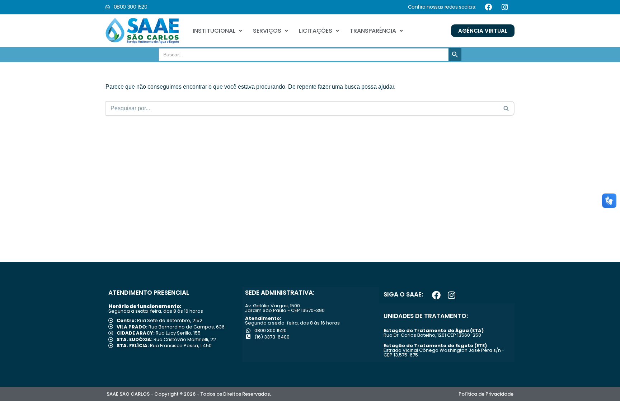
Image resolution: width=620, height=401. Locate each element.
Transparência (373, 31)
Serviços (267, 31)
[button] (217, 31)
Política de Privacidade (486, 394)
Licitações (315, 31)
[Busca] (506, 108)
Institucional (214, 31)
